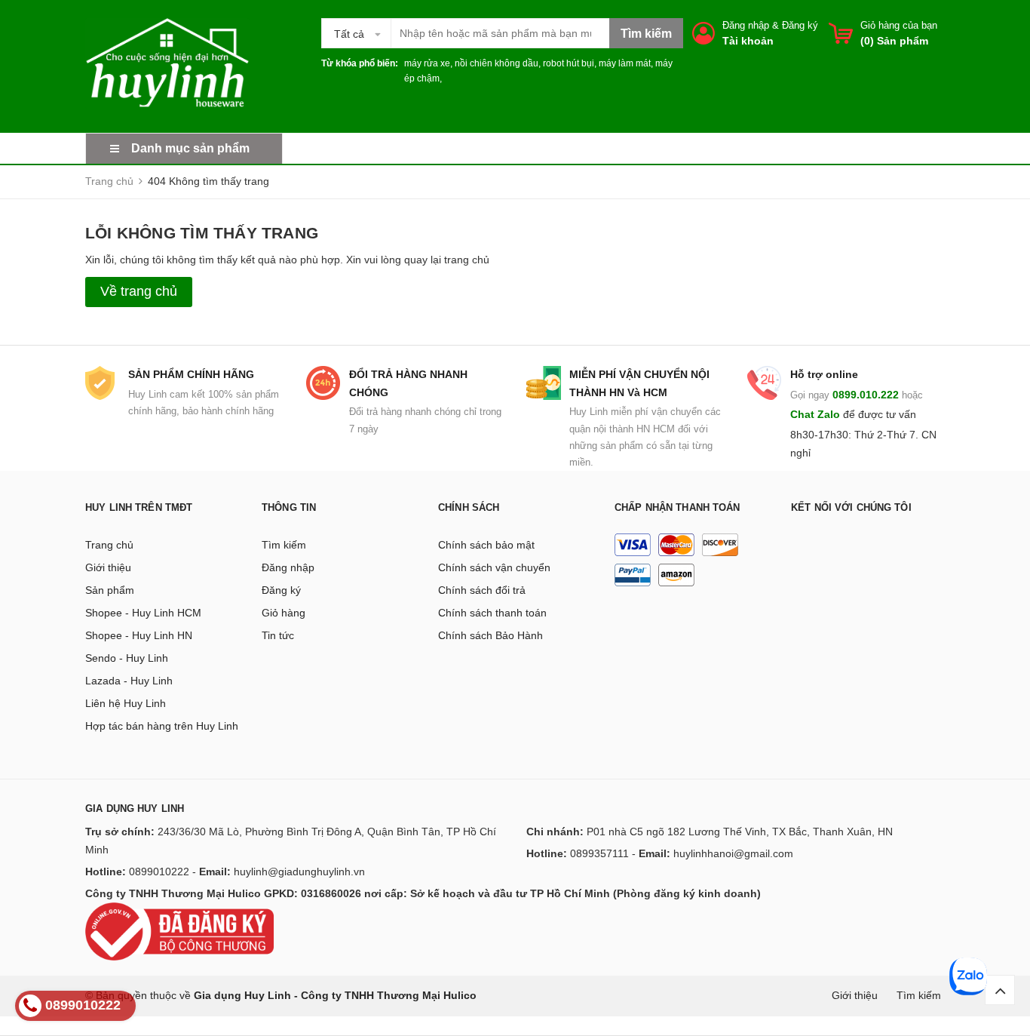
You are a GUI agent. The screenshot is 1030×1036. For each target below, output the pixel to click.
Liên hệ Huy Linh (125, 703)
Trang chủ (109, 545)
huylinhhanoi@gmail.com (733, 853)
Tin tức (278, 635)
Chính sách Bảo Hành (490, 635)
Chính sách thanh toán (492, 613)
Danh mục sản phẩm (190, 148)
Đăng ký (800, 25)
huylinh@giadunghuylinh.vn (299, 871)
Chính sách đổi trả (482, 590)
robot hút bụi (568, 63)
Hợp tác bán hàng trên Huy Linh (161, 726)
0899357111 (599, 853)
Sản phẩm (109, 590)
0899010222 (159, 871)
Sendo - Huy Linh (126, 658)
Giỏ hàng (283, 613)
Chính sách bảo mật (486, 545)
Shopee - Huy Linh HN (138, 635)
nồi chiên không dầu (496, 63)
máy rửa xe (427, 63)
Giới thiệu (108, 567)
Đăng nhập (745, 25)
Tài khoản (748, 41)
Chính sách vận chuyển (494, 567)
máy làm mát (625, 63)
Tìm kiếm (284, 545)
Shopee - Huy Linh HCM (143, 613)
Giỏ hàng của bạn (898, 25)
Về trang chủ (138, 291)
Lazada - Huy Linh (129, 681)
